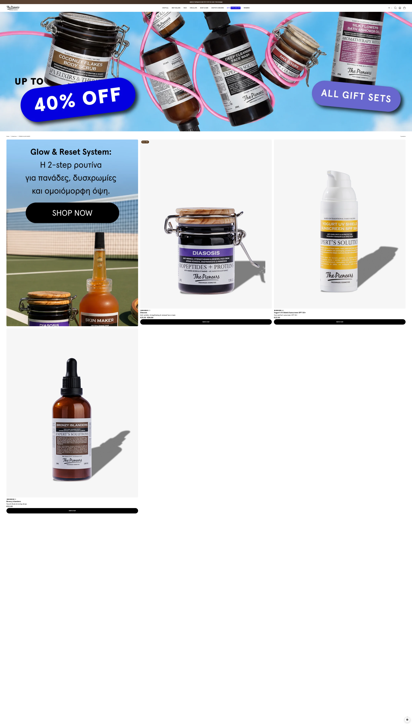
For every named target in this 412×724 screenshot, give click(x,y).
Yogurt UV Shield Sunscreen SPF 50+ (290, 313)
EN (389, 7)
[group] (206, 2)
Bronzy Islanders (13, 501)
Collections (14, 136)
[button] (185, 8)
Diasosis (143, 313)
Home (7, 136)
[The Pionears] (12, 8)
